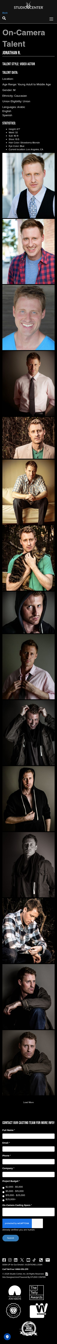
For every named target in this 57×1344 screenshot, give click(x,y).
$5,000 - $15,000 (15, 1191)
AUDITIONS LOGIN (33, 1264)
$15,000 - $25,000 (15, 1195)
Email (6, 1143)
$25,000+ (11, 1199)
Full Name (8, 1130)
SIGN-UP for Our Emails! (13, 1264)
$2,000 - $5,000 (14, 1187)
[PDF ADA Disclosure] (46, 1273)
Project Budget (11, 1181)
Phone (6, 1155)
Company (8, 1168)
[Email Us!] (48, 1259)
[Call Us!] (41, 1259)
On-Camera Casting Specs (17, 1205)
